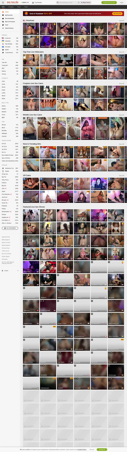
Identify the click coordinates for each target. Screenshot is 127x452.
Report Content (6, 242)
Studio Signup (5, 256)
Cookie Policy (82, 449)
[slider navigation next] (122, 35)
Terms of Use (5, 251)
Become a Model (6, 253)
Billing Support (6, 239)
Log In (121, 2)
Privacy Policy (5, 248)
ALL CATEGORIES (11, 228)
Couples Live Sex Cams (33, 83)
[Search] (78, 2)
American (30, 20)
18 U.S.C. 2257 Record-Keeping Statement (8, 262)
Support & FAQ (6, 237)
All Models (5, 259)
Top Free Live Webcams (33, 52)
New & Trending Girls (32, 144)
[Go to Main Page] (12, 2)
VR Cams (27, 175)
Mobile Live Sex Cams (32, 115)
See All (121, 21)
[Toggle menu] (3, 2)
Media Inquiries (6, 245)
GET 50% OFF (117, 13)
